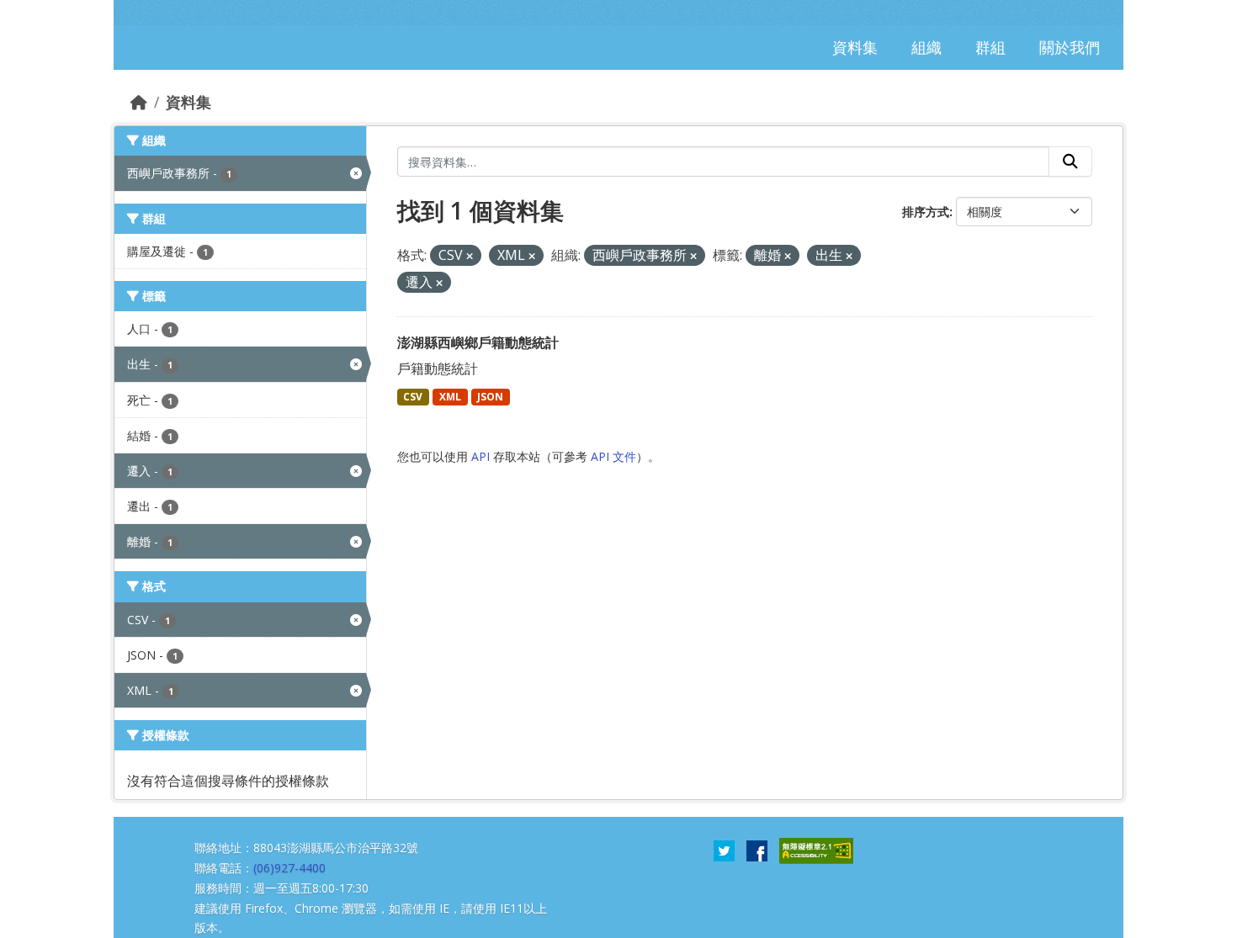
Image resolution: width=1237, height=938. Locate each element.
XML (450, 397)
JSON (490, 397)
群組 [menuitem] (990, 47)
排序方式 (925, 212)
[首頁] (138, 102)
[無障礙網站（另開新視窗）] (816, 849)
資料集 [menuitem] (855, 47)
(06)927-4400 (289, 868)
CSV (412, 397)
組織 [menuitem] (926, 47)
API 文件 (613, 456)
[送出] (1070, 161)
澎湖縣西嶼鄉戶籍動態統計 (478, 342)
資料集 (188, 102)
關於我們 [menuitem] (1069, 47)
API (480, 456)
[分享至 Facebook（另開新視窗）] (757, 849)
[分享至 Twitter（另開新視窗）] (724, 849)
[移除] (469, 256)
